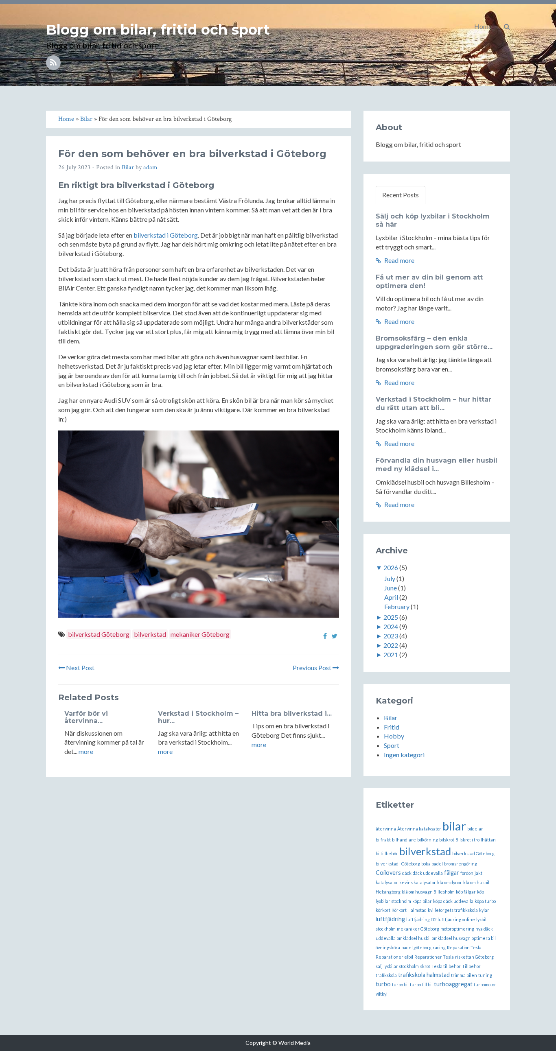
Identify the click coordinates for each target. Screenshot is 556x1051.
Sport (391, 745)
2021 (390, 654)
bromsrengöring (460, 863)
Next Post (79, 667)
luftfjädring (390, 919)
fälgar (451, 872)
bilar (454, 826)
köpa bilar (422, 901)
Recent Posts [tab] (400, 195)
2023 (390, 636)
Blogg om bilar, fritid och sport (158, 29)
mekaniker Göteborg (200, 634)
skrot (425, 966)
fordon (466, 873)
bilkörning (427, 839)
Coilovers (388, 872)
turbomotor (485, 984)
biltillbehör (387, 853)
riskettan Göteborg (474, 956)
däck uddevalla (428, 873)
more (86, 751)
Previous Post (313, 667)
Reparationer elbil (394, 956)
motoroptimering (457, 928)
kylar (484, 910)
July (389, 578)
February (396, 606)
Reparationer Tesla (434, 956)
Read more (398, 260)
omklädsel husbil (414, 938)
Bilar (128, 167)
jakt (478, 873)
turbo (383, 984)
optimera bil (484, 938)
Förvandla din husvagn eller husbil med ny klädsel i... (436, 465)
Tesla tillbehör (446, 966)
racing (439, 947)
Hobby (394, 736)
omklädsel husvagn (451, 938)
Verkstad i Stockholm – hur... (198, 717)
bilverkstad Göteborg (98, 634)
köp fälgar (466, 891)
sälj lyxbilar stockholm (397, 966)
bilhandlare (404, 839)
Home (483, 26)
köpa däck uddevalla (453, 901)
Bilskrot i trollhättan (475, 839)
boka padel (432, 863)
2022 (390, 645)
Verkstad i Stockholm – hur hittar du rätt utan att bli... (433, 403)
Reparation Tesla (464, 947)
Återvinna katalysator (419, 828)
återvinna (386, 828)
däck (407, 873)
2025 (390, 617)
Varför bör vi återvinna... (86, 717)
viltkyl (381, 993)
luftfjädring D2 (421, 919)
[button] (507, 26)
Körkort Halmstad (409, 910)
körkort (383, 910)
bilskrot (446, 839)
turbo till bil (421, 984)
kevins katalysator (417, 882)
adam (150, 167)
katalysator (387, 882)
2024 (390, 626)
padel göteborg (416, 947)
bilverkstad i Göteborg (166, 235)
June (390, 588)
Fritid (391, 727)
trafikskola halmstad (424, 974)
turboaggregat (453, 984)
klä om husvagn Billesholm (428, 891)
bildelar (475, 828)
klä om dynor (449, 882)
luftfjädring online (456, 919)
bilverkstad (150, 634)
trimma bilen (464, 975)
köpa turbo (485, 901)
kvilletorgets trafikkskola (453, 910)
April (391, 597)
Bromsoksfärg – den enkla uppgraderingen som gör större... (434, 342)
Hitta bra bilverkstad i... (292, 713)
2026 (390, 567)
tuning (485, 975)
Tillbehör (471, 966)
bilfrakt (383, 839)
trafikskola (386, 975)
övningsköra (388, 947)
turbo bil (400, 984)
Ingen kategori (404, 754)
